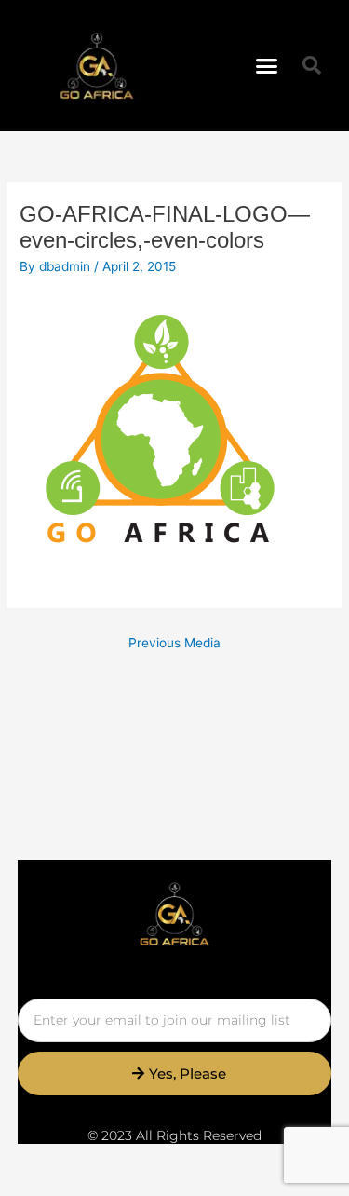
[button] (266, 66)
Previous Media (174, 642)
